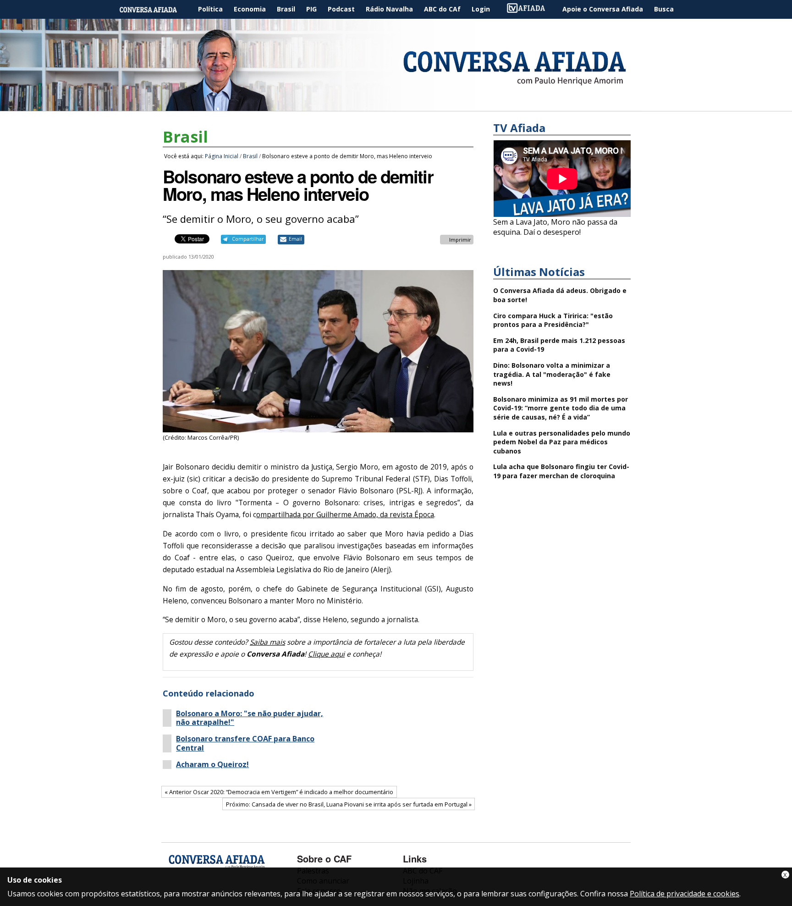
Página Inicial (155, 9)
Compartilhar (248, 239)
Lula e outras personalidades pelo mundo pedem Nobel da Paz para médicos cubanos (561, 442)
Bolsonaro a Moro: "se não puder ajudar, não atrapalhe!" (249, 718)
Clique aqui (326, 654)
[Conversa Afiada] (396, 106)
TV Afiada (531, 9)
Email (295, 239)
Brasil (286, 9)
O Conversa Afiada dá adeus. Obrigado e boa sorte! (560, 295)
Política (210, 9)
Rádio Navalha (389, 9)
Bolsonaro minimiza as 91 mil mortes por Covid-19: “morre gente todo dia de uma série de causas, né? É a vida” (560, 408)
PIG (311, 9)
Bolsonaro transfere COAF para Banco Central (245, 743)
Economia (250, 9)
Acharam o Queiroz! (212, 764)
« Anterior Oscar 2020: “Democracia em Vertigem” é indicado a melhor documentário (279, 792)
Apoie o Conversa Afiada (602, 9)
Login (481, 9)
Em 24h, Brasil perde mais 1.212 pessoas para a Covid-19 (559, 345)
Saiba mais (267, 642)
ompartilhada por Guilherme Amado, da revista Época (345, 514)
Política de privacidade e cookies (684, 894)
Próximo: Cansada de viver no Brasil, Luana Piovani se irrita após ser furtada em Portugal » (349, 804)
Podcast (341, 9)
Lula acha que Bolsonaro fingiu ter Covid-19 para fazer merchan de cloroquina (561, 471)
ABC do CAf (442, 9)
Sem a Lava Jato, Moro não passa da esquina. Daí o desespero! (555, 227)
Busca (664, 9)
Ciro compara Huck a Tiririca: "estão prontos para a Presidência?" (553, 320)
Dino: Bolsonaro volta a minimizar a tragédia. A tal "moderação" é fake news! (551, 374)
